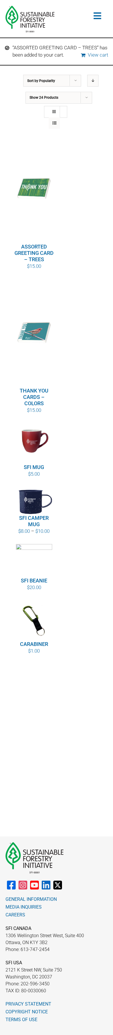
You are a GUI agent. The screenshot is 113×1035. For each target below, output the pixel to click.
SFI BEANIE (34, 581)
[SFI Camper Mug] (34, 500)
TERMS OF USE (21, 1019)
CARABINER (34, 644)
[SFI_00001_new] (30, 8)
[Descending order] (93, 81)
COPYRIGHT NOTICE (27, 1012)
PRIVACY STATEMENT (28, 1004)
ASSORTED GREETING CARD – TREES (34, 253)
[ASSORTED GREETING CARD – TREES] (34, 189)
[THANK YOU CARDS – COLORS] (34, 333)
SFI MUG (34, 467)
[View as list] (54, 123)
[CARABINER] (34, 620)
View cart (98, 55)
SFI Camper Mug (34, 521)
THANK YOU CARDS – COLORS (34, 397)
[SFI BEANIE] (34, 560)
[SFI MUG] (34, 443)
